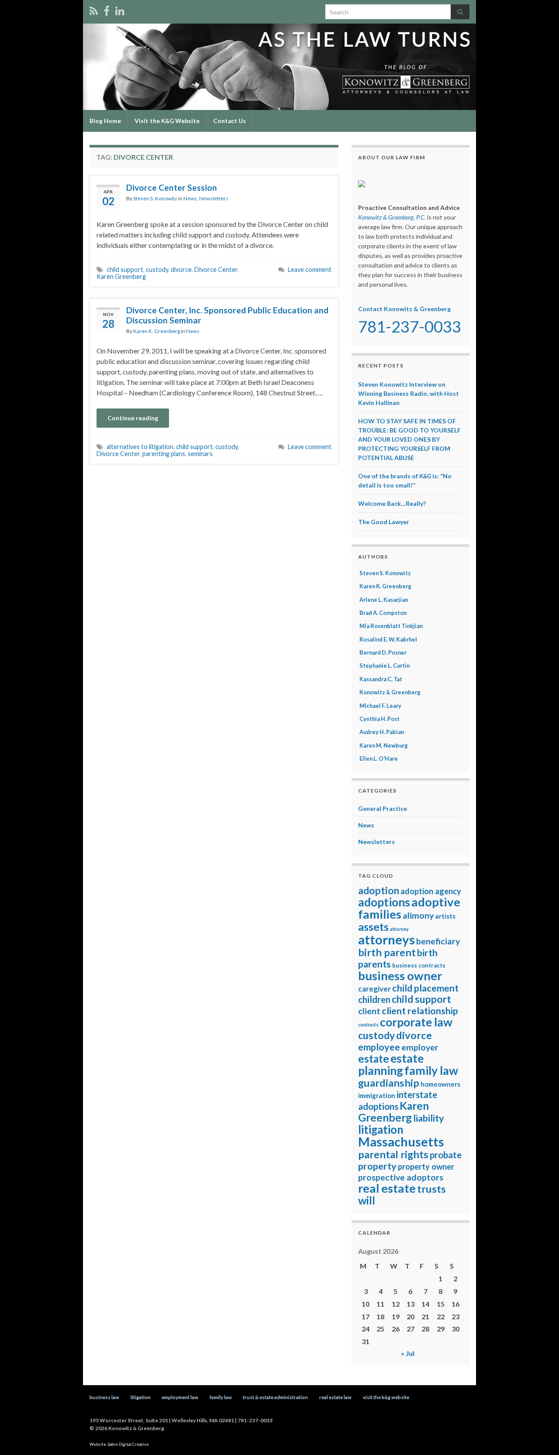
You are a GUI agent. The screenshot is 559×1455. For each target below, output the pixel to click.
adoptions (384, 902)
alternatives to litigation (140, 446)
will (366, 1200)
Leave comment (309, 269)
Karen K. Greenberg (156, 331)
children (374, 999)
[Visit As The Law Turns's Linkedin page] (119, 9)
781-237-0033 (409, 326)
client (369, 1011)
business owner (400, 975)
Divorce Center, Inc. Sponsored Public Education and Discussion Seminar (227, 315)
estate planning (391, 1064)
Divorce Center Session (171, 187)
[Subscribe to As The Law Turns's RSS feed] (94, 9)
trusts (431, 1189)
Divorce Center (216, 269)
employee (379, 1047)
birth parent (387, 952)
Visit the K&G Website (167, 120)
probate (446, 1155)
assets (373, 926)
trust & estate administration (275, 1397)
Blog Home (105, 120)
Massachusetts (401, 1141)
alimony (418, 915)
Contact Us (229, 120)
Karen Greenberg (121, 276)
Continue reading (132, 418)
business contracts (418, 965)
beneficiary (438, 941)
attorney (399, 929)
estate (373, 1058)
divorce (181, 269)
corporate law (416, 1022)
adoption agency (430, 891)
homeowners (440, 1084)
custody (157, 269)
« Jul (407, 1353)
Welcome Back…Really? (392, 503)
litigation (381, 1129)
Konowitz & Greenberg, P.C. (392, 217)
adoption (378, 890)
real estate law (335, 1397)
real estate (387, 1188)
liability (428, 1118)
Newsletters (213, 198)
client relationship (420, 1010)
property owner (426, 1166)
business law (104, 1397)
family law (431, 1071)
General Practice (382, 808)
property (377, 1166)
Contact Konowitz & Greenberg (404, 308)
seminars (200, 453)
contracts (368, 1024)
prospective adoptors (400, 1177)
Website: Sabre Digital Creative (119, 1444)
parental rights (393, 1154)
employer (419, 1047)
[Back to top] (539, 1435)
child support (125, 269)
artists (445, 916)
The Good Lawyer (383, 521)
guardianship (388, 1083)
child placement (425, 988)
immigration (376, 1095)
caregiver (374, 988)
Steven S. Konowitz (155, 198)
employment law (180, 1397)
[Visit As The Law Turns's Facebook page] (107, 9)
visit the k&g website (386, 1397)
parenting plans (163, 453)
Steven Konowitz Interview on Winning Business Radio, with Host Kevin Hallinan (408, 393)
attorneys (386, 939)
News (190, 198)
